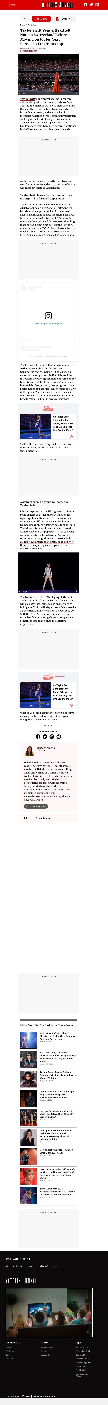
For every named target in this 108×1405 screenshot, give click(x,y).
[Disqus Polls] (48, 859)
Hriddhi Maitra (30, 51)
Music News (32, 25)
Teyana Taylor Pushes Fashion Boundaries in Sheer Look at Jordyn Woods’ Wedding (58, 1075)
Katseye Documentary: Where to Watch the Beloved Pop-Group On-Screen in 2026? (57, 1114)
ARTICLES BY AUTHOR (36, 806)
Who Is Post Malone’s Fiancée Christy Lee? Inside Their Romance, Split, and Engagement (58, 1036)
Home (12, 5)
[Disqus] (48, 935)
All (25, 18)
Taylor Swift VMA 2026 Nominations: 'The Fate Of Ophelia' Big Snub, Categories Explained (57, 1192)
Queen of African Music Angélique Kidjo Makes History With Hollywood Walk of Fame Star (57, 1094)
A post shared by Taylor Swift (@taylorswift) (48, 356)
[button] (77, 93)
